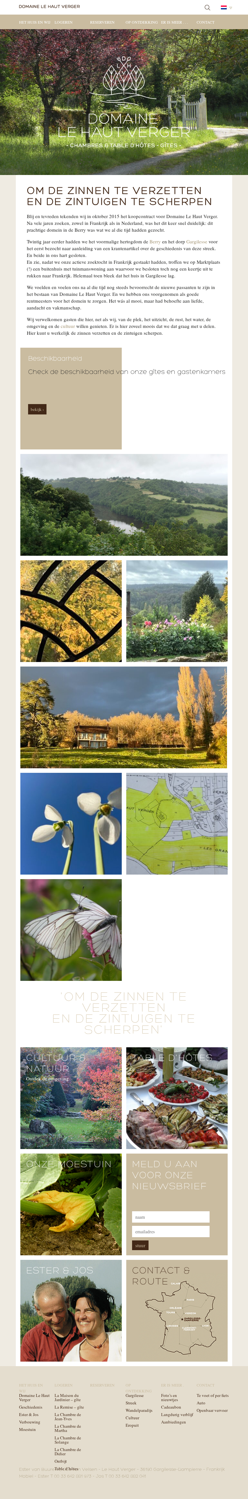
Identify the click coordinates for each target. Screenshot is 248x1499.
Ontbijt (61, 1461)
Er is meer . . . (174, 22)
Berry (155, 241)
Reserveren (102, 22)
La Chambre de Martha (68, 1428)
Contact (205, 22)
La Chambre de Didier (68, 1452)
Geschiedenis (30, 1407)
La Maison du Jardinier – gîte (68, 1397)
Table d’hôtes (66, 1468)
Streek (131, 1403)
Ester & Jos (28, 1414)
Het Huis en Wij (34, 22)
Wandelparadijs (139, 1410)
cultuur (68, 326)
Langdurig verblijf (177, 1414)
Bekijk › (37, 409)
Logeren (64, 22)
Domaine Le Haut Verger (34, 1397)
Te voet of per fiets (213, 1395)
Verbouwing (29, 1422)
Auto (201, 1403)
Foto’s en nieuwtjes (169, 1397)
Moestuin (27, 1429)
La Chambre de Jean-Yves (68, 1417)
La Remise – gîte (69, 1407)
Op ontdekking (142, 22)
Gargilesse (196, 241)
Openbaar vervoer (212, 1410)
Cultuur (132, 1418)
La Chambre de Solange (68, 1440)
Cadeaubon (171, 1407)
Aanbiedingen (173, 1422)
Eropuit (132, 1425)
